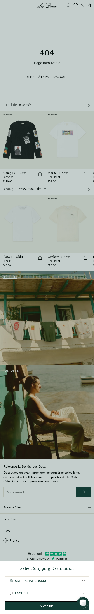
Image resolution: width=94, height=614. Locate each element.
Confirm (47, 605)
